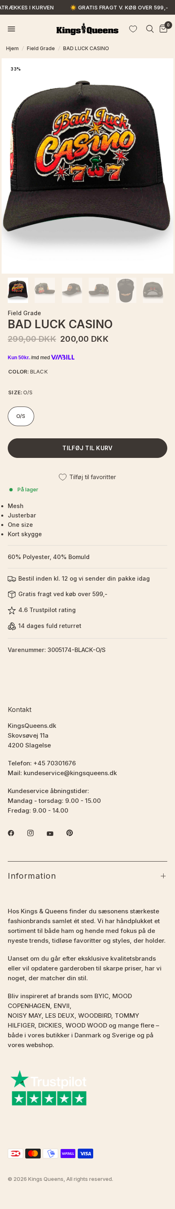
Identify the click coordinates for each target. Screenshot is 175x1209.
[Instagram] (36, 833)
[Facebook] (17, 833)
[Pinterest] (75, 833)
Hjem (12, 48)
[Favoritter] (133, 29)
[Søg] (150, 29)
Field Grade (41, 48)
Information (32, 876)
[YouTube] (56, 834)
